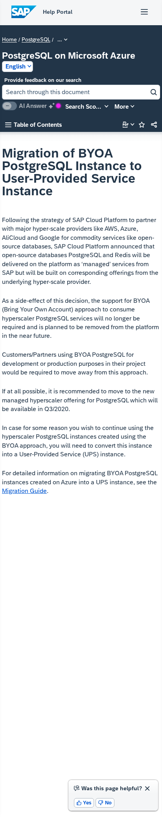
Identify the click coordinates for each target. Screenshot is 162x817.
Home (9, 40)
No (105, 803)
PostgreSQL (36, 40)
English (16, 66)
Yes (84, 803)
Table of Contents (33, 124)
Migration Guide (24, 490)
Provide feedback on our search (42, 80)
